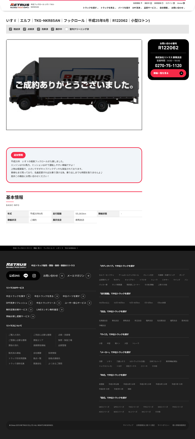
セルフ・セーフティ (106, 275)
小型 (100, 343)
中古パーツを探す (71, 296)
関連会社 (37, 363)
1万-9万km (148, 303)
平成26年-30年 (129, 384)
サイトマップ (128, 425)
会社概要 (37, 353)
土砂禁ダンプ (104, 280)
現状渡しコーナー (133, 285)
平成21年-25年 (145, 384)
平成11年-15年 (177, 384)
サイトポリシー (163, 425)
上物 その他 (162, 285)
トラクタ (143, 280)
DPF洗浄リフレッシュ (16, 303)
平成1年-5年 (118, 389)
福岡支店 (173, 321)
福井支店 (149, 321)
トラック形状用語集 (17, 358)
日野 (100, 361)
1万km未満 (161, 303)
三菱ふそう (121, 361)
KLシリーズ (133, 412)
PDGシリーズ (177, 407)
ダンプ (181, 275)
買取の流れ (13, 345)
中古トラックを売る (44, 296)
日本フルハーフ (155, 361)
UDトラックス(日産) (137, 361)
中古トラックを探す (15, 296)
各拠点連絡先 (54, 358)
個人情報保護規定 (179, 425)
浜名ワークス (131, 366)
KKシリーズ (146, 412)
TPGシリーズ (148, 407)
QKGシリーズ (104, 407)
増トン (117, 343)
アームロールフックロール (129, 275)
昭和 (129, 389)
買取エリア (38, 340)
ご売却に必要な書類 (42, 335)
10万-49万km (134, 303)
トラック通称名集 (16, 363)
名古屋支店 (161, 321)
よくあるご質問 (55, 363)
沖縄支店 (102, 325)
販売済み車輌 (15, 353)
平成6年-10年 (104, 389)
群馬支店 (126, 321)
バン (186, 280)
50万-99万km (119, 303)
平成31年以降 (114, 384)
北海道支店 (103, 321)
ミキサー (165, 280)
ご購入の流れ (14, 335)
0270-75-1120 (168, 66)
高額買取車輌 (39, 345)
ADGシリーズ (104, 412)
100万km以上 (104, 303)
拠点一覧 (37, 358)
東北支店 (115, 321)
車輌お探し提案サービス (18, 316)
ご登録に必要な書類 (17, 340)
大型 (126, 343)
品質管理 (62, 345)
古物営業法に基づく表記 (145, 425)
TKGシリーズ (134, 407)
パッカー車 (103, 285)
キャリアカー (130, 280)
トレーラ (154, 280)
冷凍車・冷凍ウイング (166, 275)
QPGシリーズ (119, 407)
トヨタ (119, 366)
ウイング (176, 280)
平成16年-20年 (161, 384)
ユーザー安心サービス (75, 303)
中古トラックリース (46, 303)
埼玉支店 (138, 321)
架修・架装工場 (65, 340)
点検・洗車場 (64, 335)
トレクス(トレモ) (105, 366)
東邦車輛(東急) (171, 361)
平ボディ (117, 280)
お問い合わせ (50, 275)
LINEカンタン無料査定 (47, 310)
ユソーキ (144, 366)
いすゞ (109, 361)
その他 (154, 366)
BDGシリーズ (119, 412)
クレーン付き (148, 275)
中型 (108, 343)
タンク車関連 (117, 285)
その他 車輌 (149, 285)
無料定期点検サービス (16, 310)
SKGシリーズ (163, 407)
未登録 (101, 384)
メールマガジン (75, 275)
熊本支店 (185, 321)
